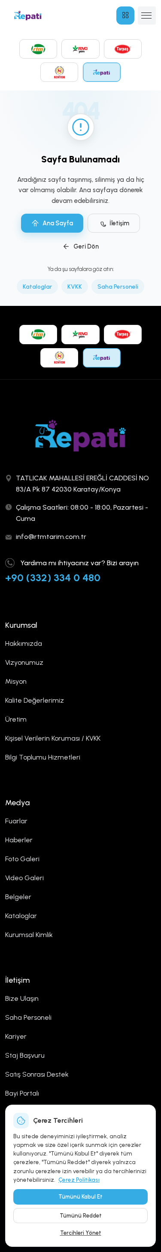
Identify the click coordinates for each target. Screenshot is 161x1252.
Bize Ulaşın (22, 998)
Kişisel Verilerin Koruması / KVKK (52, 738)
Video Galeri (24, 878)
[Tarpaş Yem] (123, 49)
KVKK (74, 286)
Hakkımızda (23, 643)
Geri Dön (86, 246)
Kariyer (16, 1036)
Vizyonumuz (24, 662)
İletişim (119, 223)
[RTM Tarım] (38, 49)
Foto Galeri (22, 859)
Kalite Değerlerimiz (34, 700)
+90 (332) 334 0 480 (52, 577)
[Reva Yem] (80, 49)
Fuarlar (16, 821)
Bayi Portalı (22, 1093)
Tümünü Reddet (81, 1215)
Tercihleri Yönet (80, 1233)
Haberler (19, 840)
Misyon (16, 681)
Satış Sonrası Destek (37, 1074)
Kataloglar (37, 286)
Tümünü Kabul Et (80, 1196)
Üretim (16, 719)
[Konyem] (59, 72)
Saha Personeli (117, 286)
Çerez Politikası (79, 1179)
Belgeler (18, 897)
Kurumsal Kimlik (29, 935)
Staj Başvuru (25, 1055)
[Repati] (102, 72)
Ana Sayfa (58, 223)
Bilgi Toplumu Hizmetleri (42, 757)
